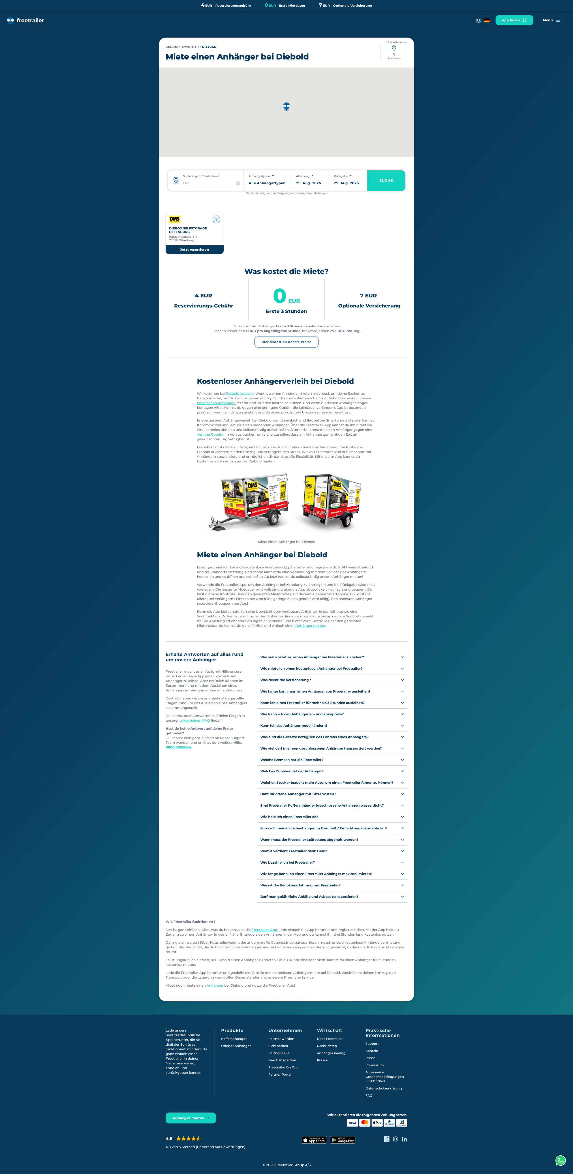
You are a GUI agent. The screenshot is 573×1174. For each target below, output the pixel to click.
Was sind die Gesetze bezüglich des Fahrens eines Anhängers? (314, 737)
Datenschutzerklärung (384, 1088)
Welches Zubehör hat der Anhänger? (292, 771)
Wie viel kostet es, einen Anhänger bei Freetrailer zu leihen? (312, 657)
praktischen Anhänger (216, 403)
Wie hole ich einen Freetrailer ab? (289, 817)
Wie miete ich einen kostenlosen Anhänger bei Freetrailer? (311, 668)
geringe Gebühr (210, 434)
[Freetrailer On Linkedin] (404, 1139)
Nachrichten (327, 1046)
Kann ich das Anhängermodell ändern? (293, 725)
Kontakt (372, 1051)
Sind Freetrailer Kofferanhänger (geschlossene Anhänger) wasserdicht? (322, 805)
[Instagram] (395, 1139)
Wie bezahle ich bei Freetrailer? (287, 862)
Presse (322, 1060)
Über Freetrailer (330, 1039)
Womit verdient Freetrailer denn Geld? (293, 851)
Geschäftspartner (282, 1060)
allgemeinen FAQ (195, 720)
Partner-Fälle (278, 1053)
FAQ (369, 1095)
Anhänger (215, 985)
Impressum (375, 1065)
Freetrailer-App (264, 930)
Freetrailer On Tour (283, 1067)
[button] (482, 20)
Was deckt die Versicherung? (285, 680)
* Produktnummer (396, 42)
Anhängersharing (331, 1053)
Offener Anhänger (236, 1046)
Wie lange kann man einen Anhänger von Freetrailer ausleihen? (315, 691)
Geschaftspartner (182, 46)
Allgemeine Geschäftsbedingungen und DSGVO (385, 1076)
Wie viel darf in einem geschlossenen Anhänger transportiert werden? (321, 748)
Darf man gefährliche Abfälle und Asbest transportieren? (309, 896)
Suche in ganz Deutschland (201, 176)
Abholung (303, 176)
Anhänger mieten (310, 625)
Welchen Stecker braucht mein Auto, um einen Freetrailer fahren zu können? (326, 782)
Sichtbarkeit (278, 1046)
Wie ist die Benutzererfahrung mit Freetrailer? (300, 885)
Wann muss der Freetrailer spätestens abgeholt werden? (309, 839)
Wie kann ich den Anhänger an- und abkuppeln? (302, 714)
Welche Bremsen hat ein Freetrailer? (291, 760)
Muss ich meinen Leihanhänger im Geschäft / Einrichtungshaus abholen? (323, 828)
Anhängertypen (259, 176)
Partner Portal (279, 1074)
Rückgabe (341, 176)
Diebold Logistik (240, 393)
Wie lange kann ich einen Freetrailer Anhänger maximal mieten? (316, 874)
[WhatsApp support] (560, 1160)
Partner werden (281, 1039)
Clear (238, 183)
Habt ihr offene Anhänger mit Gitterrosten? (298, 794)
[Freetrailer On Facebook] (386, 1139)
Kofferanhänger (234, 1039)
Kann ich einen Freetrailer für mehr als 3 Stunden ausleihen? (312, 703)
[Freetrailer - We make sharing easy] (25, 20)
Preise (371, 1058)
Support (372, 1044)
